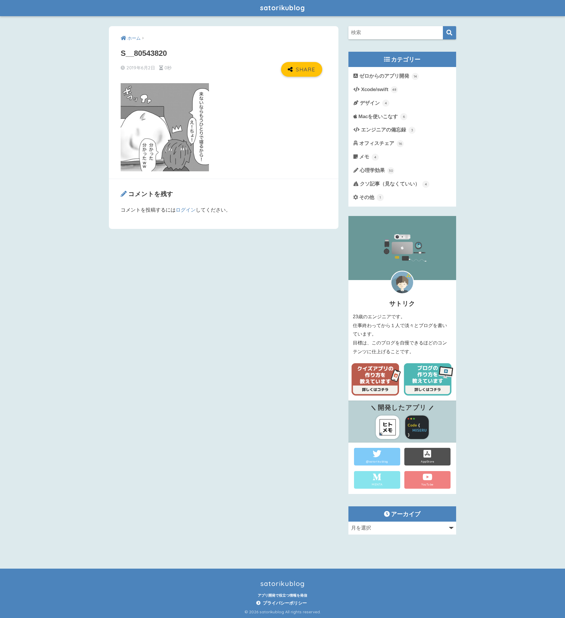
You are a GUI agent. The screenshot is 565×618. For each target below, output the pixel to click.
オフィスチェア (380, 143)
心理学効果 (375, 170)
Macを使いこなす (381, 116)
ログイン (186, 210)
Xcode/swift (378, 89)
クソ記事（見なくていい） (392, 184)
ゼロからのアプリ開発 (387, 76)
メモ (367, 157)
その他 (369, 197)
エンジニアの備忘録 (386, 130)
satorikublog (282, 8)
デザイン (372, 103)
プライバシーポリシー (285, 603)
